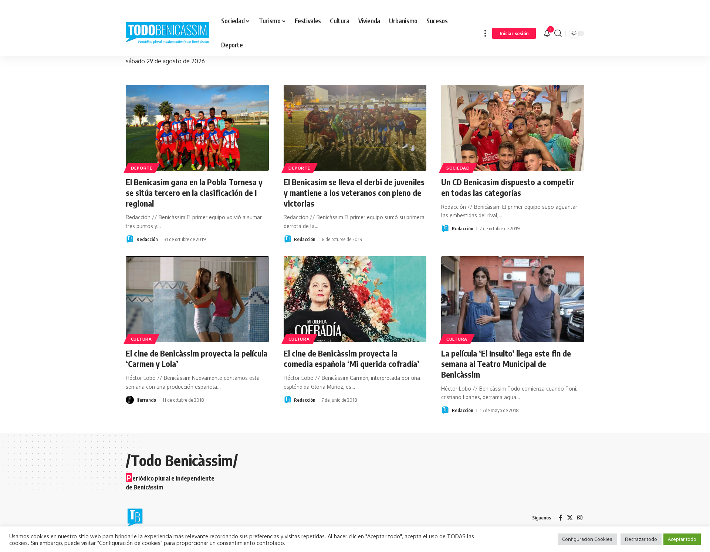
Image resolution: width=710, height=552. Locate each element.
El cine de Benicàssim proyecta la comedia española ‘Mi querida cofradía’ (351, 358)
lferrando (146, 400)
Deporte (141, 168)
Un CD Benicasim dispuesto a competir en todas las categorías (507, 187)
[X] (570, 518)
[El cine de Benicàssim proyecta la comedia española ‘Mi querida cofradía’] (355, 299)
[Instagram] (579, 518)
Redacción (147, 239)
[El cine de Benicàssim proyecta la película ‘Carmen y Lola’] (197, 299)
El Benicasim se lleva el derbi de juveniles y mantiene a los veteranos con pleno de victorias (354, 192)
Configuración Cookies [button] (587, 539)
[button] (485, 33)
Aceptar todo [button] (682, 539)
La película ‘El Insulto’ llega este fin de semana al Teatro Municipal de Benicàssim (506, 363)
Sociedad (458, 168)
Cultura (141, 339)
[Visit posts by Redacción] (130, 239)
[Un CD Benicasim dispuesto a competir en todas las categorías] (512, 128)
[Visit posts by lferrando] (130, 400)
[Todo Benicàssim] (167, 33)
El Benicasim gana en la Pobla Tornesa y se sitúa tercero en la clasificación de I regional (194, 192)
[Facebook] (560, 518)
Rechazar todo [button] (641, 539)
